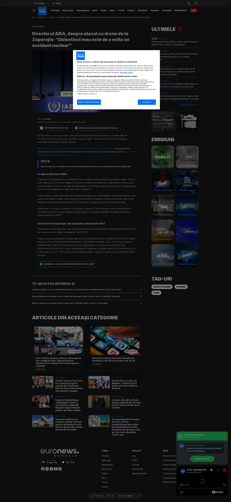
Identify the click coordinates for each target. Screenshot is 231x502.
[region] (116, 79)
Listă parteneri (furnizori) (87, 94)
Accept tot (147, 102)
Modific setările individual (89, 102)
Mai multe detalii (126, 72)
